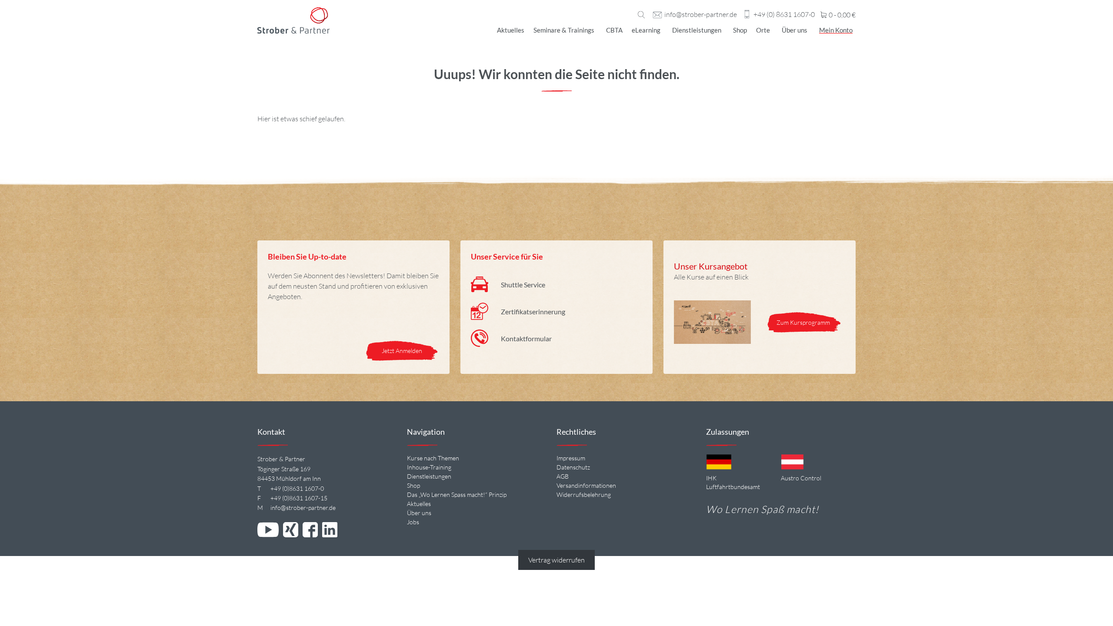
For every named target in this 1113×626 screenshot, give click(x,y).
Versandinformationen (586, 485)
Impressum (570, 458)
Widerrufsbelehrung (583, 494)
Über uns (794, 30)
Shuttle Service (523, 284)
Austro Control (801, 478)
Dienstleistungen (696, 30)
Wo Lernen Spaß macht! (762, 509)
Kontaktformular (526, 338)
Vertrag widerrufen (556, 560)
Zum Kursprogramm (803, 322)
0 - (841, 15)
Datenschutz (573, 467)
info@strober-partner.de (700, 14)
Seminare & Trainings (563, 30)
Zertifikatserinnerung (533, 311)
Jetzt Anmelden (402, 350)
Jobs (413, 522)
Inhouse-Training (429, 467)
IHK (711, 478)
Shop (740, 30)
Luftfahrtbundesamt (733, 486)
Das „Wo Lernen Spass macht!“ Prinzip (457, 494)
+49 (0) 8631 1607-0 (784, 14)
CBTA (614, 30)
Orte (763, 30)
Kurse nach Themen (433, 458)
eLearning (646, 30)
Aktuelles (510, 30)
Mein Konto (836, 30)
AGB (562, 476)
